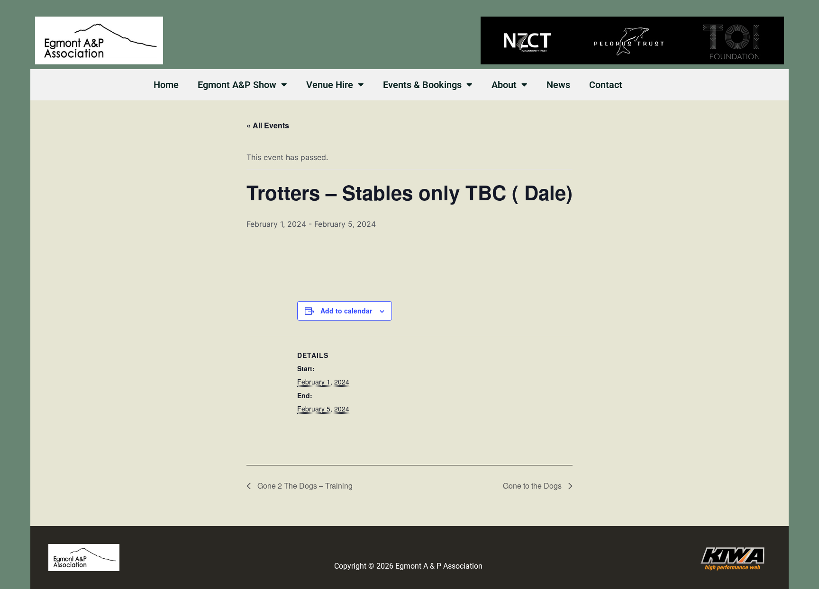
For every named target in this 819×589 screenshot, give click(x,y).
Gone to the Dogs (533, 485)
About (504, 84)
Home (166, 84)
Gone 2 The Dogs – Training (304, 485)
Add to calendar (346, 310)
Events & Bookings (422, 84)
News (558, 84)
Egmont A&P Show (237, 84)
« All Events (267, 125)
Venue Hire (329, 84)
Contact (605, 84)
